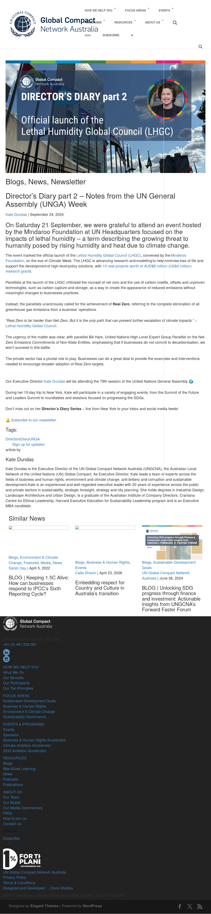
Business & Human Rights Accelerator (34, 739)
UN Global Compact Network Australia (166, 575)
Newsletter (68, 181)
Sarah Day (17, 568)
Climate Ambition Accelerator (27, 745)
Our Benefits (13, 677)
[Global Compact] (27, 622)
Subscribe (11, 838)
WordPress (92, 905)
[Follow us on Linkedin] (6, 651)
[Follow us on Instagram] (6, 658)
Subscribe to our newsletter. (34, 419)
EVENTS (164, 10)
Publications (13, 784)
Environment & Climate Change (29, 711)
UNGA (34, 438)
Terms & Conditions (19, 882)
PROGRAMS (93, 22)
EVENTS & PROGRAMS (23, 724)
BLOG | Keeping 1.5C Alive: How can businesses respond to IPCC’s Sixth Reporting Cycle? (39, 585)
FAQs (7, 812)
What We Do (13, 672)
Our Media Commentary (23, 807)
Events (81, 567)
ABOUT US (152, 22)
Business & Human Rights (108, 562)
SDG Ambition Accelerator (24, 750)
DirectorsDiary (17, 438)
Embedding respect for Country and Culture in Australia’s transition (99, 588)
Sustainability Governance (24, 716)
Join (88, 35)
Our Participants (16, 682)
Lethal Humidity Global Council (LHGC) (108, 255)
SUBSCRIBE (111, 35)
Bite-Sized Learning (19, 768)
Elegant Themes (44, 905)
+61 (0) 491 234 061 (20, 644)
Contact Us (12, 823)
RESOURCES (123, 22)
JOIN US (10, 831)
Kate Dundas (16, 214)
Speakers (11, 734)
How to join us (14, 818)
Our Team (11, 797)
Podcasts (10, 779)
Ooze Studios (62, 887)
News (37, 181)
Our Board (11, 802)
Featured (31, 562)
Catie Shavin (85, 572)
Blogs (15, 181)
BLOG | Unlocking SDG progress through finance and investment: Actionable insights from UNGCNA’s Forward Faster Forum (171, 598)
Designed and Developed (24, 887)
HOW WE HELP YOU (98, 10)
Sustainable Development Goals (169, 564)
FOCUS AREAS (135, 10)
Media (46, 562)
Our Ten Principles (18, 688)
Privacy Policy (14, 877)
